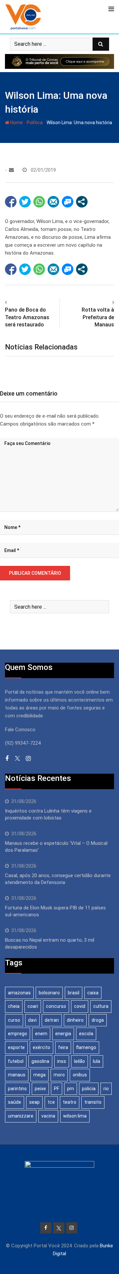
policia (89, 1088)
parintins (17, 1088)
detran (52, 1020)
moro (59, 1074)
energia (63, 1033)
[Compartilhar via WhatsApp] (39, 202)
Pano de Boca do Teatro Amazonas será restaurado (27, 317)
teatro (69, 1102)
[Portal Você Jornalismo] (11, 170)
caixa (93, 992)
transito (92, 1102)
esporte (16, 1047)
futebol (15, 1061)
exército (41, 1047)
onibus (80, 1074)
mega (39, 1074)
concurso (56, 1006)
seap (34, 1102)
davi (32, 1020)
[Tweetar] (25, 202)
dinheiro (75, 1020)
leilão (79, 1061)
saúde (14, 1102)
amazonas (19, 992)
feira (63, 1047)
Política (35, 122)
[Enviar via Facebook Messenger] (67, 202)
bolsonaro (49, 992)
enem (41, 1033)
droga (98, 1020)
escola (86, 1033)
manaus (16, 1074)
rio (106, 1088)
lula (96, 1061)
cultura (100, 1006)
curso (14, 1020)
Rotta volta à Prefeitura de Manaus (98, 317)
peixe (40, 1088)
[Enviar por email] (53, 202)
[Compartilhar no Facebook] (11, 202)
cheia (14, 1006)
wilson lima (75, 1116)
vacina (48, 1116)
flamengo (86, 1047)
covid (79, 1006)
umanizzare (20, 1116)
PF (56, 1088)
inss (61, 1061)
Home (16, 122)
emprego (17, 1033)
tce (51, 1102)
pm (70, 1088)
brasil (73, 992)
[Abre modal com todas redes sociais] (82, 202)
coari (32, 1006)
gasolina (40, 1061)
